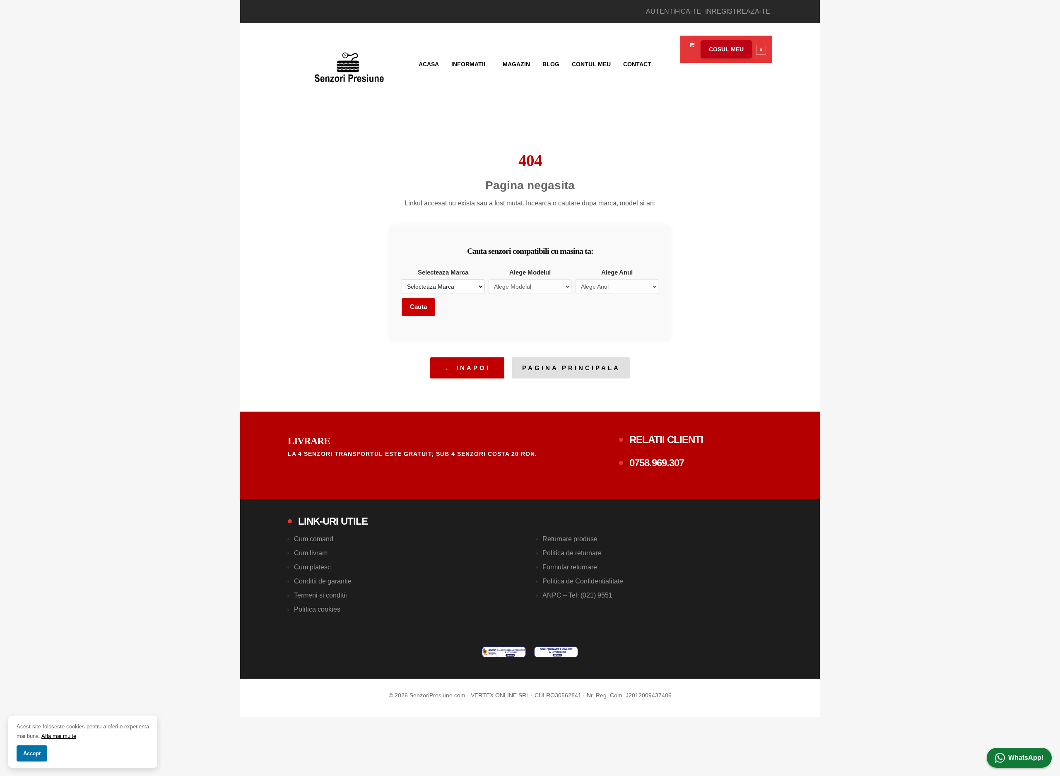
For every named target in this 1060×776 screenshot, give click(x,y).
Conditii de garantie (323, 581)
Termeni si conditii (320, 595)
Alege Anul (617, 272)
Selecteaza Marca (443, 272)
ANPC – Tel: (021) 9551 (577, 595)
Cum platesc (312, 567)
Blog (550, 64)
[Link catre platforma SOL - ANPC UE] (556, 652)
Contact (637, 64)
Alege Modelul (530, 272)
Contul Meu (591, 64)
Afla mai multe (58, 736)
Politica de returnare (572, 553)
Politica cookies (317, 609)
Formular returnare (569, 567)
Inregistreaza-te (737, 11)
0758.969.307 (656, 462)
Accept (32, 753)
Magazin (516, 64)
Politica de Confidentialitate (582, 581)
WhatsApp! (1025, 757)
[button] (731, 49)
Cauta (418, 306)
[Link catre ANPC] (504, 652)
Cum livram (311, 553)
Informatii (469, 64)
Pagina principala (571, 367)
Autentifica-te (673, 11)
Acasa (429, 64)
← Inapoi (467, 367)
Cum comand (313, 538)
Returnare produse (569, 538)
